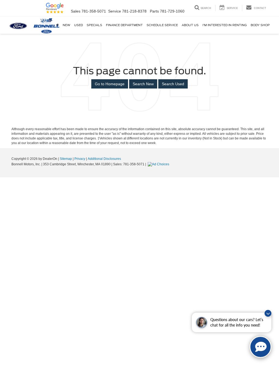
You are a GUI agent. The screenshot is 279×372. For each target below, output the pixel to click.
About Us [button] (190, 25)
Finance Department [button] (124, 25)
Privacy (79, 159)
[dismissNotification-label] (268, 313)
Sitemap (66, 159)
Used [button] (78, 25)
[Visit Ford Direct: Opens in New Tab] (159, 164)
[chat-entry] (260, 347)
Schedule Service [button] (162, 25)
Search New (143, 84)
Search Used (173, 84)
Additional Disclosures (104, 159)
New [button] (66, 25)
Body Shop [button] (260, 25)
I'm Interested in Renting (224, 25)
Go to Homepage (110, 84)
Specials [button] (94, 25)
